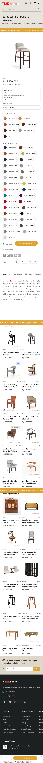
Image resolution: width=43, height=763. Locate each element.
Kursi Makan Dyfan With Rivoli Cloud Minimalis (29, 553)
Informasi (29, 274)
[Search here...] (39, 9)
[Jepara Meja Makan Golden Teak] (12, 634)
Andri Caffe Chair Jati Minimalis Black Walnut (31, 354)
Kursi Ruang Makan (15, 23)
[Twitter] (15, 702)
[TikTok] (20, 702)
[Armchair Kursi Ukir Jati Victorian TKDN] (12, 402)
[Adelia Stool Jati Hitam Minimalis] (12, 338)
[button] (25, 758)
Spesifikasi (17, 274)
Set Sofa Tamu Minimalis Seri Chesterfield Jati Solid (30, 650)
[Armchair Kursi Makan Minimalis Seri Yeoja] (31, 370)
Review (38, 274)
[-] (2, 758)
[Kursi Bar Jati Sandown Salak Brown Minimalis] (31, 602)
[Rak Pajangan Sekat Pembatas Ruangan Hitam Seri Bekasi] (31, 570)
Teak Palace (13, 90)
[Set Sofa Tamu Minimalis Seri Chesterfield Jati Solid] (31, 634)
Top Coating (7, 104)
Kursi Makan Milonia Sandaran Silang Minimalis (10, 553)
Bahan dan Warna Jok (10, 143)
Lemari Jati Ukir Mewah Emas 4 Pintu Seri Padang (11, 521)
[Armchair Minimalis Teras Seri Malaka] (31, 467)
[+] (10, 758)
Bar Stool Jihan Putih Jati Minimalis (19, 746)
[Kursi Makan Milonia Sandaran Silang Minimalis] (12, 538)
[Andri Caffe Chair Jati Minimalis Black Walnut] (31, 338)
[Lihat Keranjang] (39, 3)
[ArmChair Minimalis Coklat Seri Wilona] (12, 434)
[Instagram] (10, 702)
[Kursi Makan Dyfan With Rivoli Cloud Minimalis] (31, 538)
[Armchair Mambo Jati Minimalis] (31, 402)
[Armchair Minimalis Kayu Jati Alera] (12, 467)
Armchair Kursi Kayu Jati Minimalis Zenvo (10, 386)
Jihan (17, 262)
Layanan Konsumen (28, 711)
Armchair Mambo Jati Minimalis (30, 418)
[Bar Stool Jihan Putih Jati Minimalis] (5, 747)
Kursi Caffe (33, 262)
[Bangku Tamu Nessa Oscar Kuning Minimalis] (31, 506)
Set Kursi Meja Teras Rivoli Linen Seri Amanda (10, 585)
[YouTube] (25, 702)
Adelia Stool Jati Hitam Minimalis (11, 354)
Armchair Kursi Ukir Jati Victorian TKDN (11, 418)
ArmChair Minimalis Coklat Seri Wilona (10, 450)
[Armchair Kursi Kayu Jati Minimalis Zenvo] (12, 370)
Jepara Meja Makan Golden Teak (10, 650)
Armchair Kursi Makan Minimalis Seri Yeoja (30, 386)
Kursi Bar (25, 262)
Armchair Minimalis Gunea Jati (29, 450)
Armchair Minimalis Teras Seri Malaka (29, 482)
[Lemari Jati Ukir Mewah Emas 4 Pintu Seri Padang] (12, 506)
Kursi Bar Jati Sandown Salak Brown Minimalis (31, 617)
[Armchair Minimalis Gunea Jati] (31, 434)
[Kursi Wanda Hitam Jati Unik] (12, 602)
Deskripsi (7, 274)
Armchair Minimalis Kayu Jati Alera (10, 482)
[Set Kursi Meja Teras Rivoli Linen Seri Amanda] (12, 570)
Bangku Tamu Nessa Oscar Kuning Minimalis (31, 521)
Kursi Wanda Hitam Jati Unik (11, 617)
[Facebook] (5, 702)
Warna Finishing (8, 114)
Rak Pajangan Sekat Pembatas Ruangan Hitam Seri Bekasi (29, 585)
